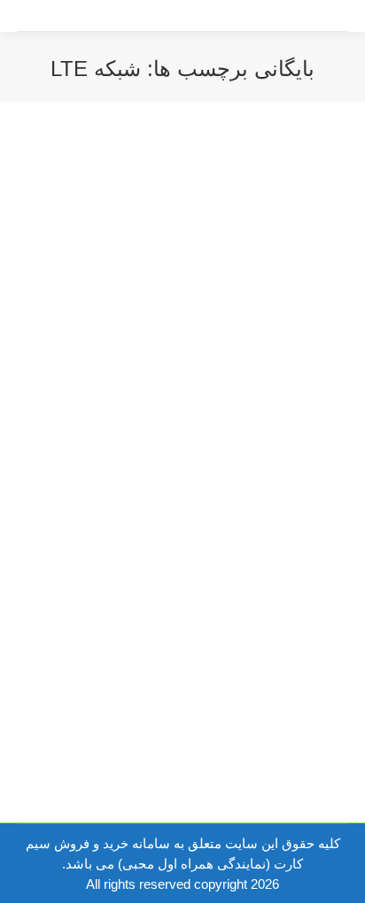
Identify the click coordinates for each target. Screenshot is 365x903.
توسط (167, 440)
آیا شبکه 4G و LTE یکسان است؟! (198, 408)
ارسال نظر (295, 461)
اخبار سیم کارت (268, 440)
